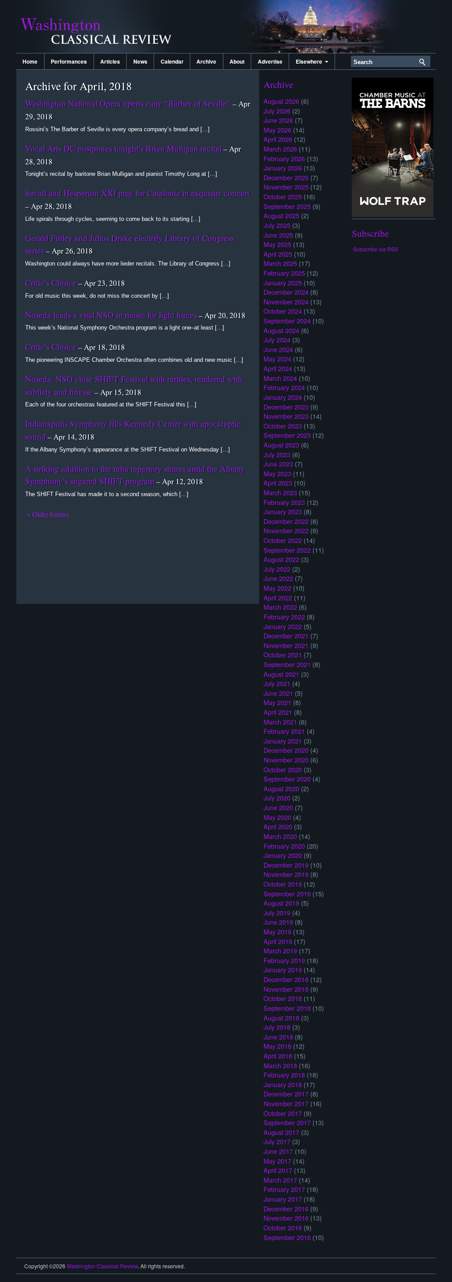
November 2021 (286, 645)
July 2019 (277, 912)
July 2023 (277, 454)
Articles (110, 61)
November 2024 (286, 301)
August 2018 (281, 1017)
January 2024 (283, 397)
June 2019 (278, 921)
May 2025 (277, 244)
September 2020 (287, 778)
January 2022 (283, 626)
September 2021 (287, 664)
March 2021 (280, 721)
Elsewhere (310, 61)
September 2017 (287, 1122)
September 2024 (287, 320)
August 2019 (281, 902)
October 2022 (283, 540)
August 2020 (281, 788)
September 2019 (287, 893)
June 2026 (278, 120)
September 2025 (287, 206)
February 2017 (284, 1189)
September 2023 (287, 435)
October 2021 (283, 654)
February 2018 (284, 1074)
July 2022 (277, 568)
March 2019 (280, 950)
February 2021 (284, 731)
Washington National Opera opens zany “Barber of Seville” (128, 103)
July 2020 (277, 797)
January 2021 (283, 740)
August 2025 (281, 215)
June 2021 (278, 693)
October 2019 (283, 883)
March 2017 (280, 1179)
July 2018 (277, 1027)
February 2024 (284, 387)
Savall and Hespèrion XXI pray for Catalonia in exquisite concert (137, 192)
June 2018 (278, 1036)
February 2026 (284, 158)
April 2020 (278, 826)
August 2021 (281, 674)
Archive (206, 61)
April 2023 (278, 482)
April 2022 (278, 597)
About (237, 61)
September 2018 (287, 1008)
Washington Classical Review (104, 26)
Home (30, 61)
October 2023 (283, 425)
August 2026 (281, 101)
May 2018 (277, 1046)
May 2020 (277, 817)
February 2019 (284, 960)
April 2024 (278, 368)
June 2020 (278, 807)
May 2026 (277, 129)
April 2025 (278, 253)
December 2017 (286, 1093)
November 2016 (286, 1217)
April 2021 (278, 712)
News (140, 61)
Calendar (172, 61)
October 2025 (283, 196)
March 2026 (280, 148)
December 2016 (286, 1208)
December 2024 (286, 291)
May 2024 (277, 358)
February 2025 (284, 272)
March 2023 (280, 492)
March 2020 (280, 836)
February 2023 (284, 502)
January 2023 (283, 511)
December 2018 (286, 979)
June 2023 (278, 463)
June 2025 (278, 234)
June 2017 (278, 1151)
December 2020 (286, 750)
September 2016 (287, 1237)
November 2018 (286, 989)
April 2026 (278, 139)
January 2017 (283, 1198)
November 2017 (286, 1103)
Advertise (270, 61)
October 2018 (283, 998)
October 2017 (283, 1113)
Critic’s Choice (50, 282)
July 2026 (277, 110)
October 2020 (283, 769)
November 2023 (286, 416)
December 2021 (286, 635)
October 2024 (283, 310)
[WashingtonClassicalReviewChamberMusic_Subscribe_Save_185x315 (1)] (392, 214)
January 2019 (283, 969)
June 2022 (278, 578)
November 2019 (286, 874)
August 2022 (281, 559)
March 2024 (280, 378)
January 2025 (283, 282)
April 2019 (278, 941)
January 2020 (283, 855)
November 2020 (286, 759)
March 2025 (280, 263)
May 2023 (277, 473)
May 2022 (277, 587)
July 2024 (277, 339)
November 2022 (286, 530)
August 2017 (281, 1132)
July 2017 (277, 1141)
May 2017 (277, 1160)
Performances (69, 61)
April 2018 (278, 1055)
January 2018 (283, 1084)
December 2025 (286, 177)
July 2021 (277, 683)
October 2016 (283, 1227)
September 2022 (287, 549)
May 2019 (277, 931)
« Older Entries (48, 514)
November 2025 (286, 186)
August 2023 (281, 444)
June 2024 (278, 349)
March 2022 (280, 606)
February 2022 (284, 616)
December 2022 (286, 521)
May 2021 (277, 702)
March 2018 (280, 1065)
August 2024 (281, 330)
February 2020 (284, 845)
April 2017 (278, 1170)
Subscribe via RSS (375, 249)
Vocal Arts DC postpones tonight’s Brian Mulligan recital (123, 148)
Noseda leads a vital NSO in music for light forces (111, 314)
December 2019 (286, 864)
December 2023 (286, 406)
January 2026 (283, 167)
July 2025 (277, 225)
